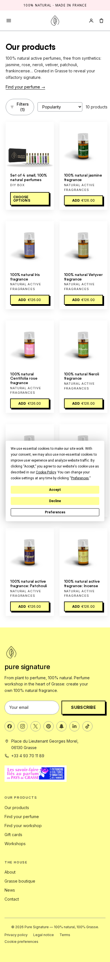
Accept (55, 490)
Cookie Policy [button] (46, 472)
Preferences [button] (80, 478)
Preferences (55, 512)
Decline (55, 501)
